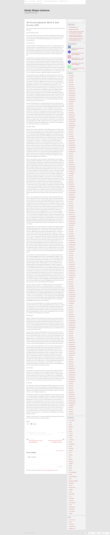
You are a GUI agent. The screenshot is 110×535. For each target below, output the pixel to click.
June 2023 (71, 155)
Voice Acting (71, 511)
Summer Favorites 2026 (73, 29)
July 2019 (71, 253)
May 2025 (71, 108)
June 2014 (71, 385)
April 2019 (71, 260)
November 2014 (72, 374)
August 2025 (71, 101)
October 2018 (71, 273)
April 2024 (71, 136)
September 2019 (72, 249)
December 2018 (72, 268)
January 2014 (71, 396)
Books (70, 428)
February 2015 (72, 368)
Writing (70, 513)
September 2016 (72, 327)
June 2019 (71, 255)
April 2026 (71, 84)
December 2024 (72, 119)
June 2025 (71, 106)
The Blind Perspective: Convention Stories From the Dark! (33, 3)
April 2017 (71, 312)
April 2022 (71, 181)
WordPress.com (72, 528)
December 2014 (72, 372)
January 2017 (71, 318)
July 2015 (71, 357)
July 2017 (71, 305)
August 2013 (71, 405)
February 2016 (72, 342)
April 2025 (71, 110)
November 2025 (72, 95)
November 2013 (72, 400)
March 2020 (71, 236)
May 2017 (71, 309)
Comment (60, 466)
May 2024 (71, 134)
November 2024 (72, 121)
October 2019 (71, 247)
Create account (72, 519)
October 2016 (71, 325)
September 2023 (72, 151)
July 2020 (71, 227)
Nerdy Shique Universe (37, 10)
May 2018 (71, 283)
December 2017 (72, 294)
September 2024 (72, 125)
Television (71, 500)
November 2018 (72, 270)
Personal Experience (73, 476)
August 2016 (71, 329)
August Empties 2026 (73, 27)
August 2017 (71, 303)
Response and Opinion (73, 481)
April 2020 (71, 234)
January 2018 (71, 292)
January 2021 (71, 214)
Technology (71, 498)
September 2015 (72, 353)
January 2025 (71, 116)
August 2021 (71, 199)
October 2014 (71, 377)
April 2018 (71, 286)
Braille (70, 431)
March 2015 (71, 366)
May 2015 (71, 361)
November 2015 (72, 348)
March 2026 (71, 86)
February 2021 (72, 212)
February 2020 (72, 238)
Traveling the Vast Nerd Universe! (31, 13)
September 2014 (72, 379)
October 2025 (71, 97)
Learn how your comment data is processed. (49, 470)
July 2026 (71, 77)
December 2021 (72, 190)
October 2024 (71, 123)
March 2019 (71, 262)
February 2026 (72, 88)
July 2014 (71, 383)
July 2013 (71, 407)
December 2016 (72, 320)
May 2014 (71, 387)
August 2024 (71, 127)
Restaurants (71, 483)
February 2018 (72, 290)
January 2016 (71, 344)
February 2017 (72, 316)
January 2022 (71, 188)
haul (70, 457)
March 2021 (71, 210)
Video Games (72, 509)
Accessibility (71, 420)
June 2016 (71, 333)
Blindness (71, 426)
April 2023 (71, 160)
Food (48, 434)
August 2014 (71, 381)
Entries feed (71, 524)
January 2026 (71, 90)
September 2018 (72, 275)
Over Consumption (72, 472)
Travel (70, 504)
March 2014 (71, 392)
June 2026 (71, 80)
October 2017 (71, 299)
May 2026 (71, 82)
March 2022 (71, 184)
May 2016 (71, 335)
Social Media (71, 494)
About (26, 1)
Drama (70, 446)
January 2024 (71, 142)
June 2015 (71, 359)
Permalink (43, 432)
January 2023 (71, 164)
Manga (70, 465)
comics (70, 437)
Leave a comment (61, 432)
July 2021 (71, 201)
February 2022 (72, 186)
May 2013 (71, 411)
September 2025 (72, 99)
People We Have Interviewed (63, 1)
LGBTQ (71, 463)
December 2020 (72, 216)
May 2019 (71, 257)
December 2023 (72, 145)
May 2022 (71, 179)
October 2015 (71, 351)
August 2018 (71, 277)
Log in (70, 522)
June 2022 (71, 177)
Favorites (45, 434)
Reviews (71, 485)
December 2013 (72, 398)
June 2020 (71, 229)
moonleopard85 (30, 432)
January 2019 (71, 266)
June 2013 (71, 409)
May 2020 (71, 231)
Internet (70, 459)
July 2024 (71, 129)
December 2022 (72, 166)
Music (51, 434)
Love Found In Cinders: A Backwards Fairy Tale (50, 1)
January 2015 (71, 370)
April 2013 (71, 413)
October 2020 (71, 220)
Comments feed (72, 526)
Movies (70, 467)
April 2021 (71, 207)
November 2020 (72, 218)
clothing (70, 435)
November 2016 (72, 322)
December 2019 (72, 242)
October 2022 (71, 171)
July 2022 (71, 175)
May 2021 (71, 205)
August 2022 (71, 173)
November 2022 (72, 168)
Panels (70, 474)
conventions (39, 434)
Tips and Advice (72, 502)
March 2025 (71, 112)
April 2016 (71, 338)
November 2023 (72, 147)
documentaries (72, 444)
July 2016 (71, 331)
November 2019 (72, 244)
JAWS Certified (39, 1)
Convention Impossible (32, 1)
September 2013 (72, 403)
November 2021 (72, 192)
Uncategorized (72, 507)
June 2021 (71, 203)
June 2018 (71, 281)
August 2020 (71, 225)
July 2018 (71, 279)
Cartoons (71, 433)
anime (31, 434)
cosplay (70, 441)
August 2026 (71, 75)
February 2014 (72, 394)
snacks (70, 491)
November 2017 (72, 296)
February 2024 (72, 140)
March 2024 (71, 138)
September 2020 (72, 223)
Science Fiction (72, 487)
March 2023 (71, 162)
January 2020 (71, 240)
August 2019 (71, 251)
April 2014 (71, 390)
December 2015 (72, 346)
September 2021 (72, 197)
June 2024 (71, 132)
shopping (71, 489)
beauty (34, 434)
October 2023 (71, 149)
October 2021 (71, 194)
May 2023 (71, 158)
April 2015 (71, 364)
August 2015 (71, 355)
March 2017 (71, 314)
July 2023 (71, 153)
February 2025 (72, 114)
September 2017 (72, 301)
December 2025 (72, 93)
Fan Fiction (71, 448)
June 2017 (71, 307)
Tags (70, 496)
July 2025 (71, 103)
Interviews (71, 461)
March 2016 (71, 340)
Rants (70, 478)
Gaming (70, 454)
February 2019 (72, 264)
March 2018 (71, 288)
